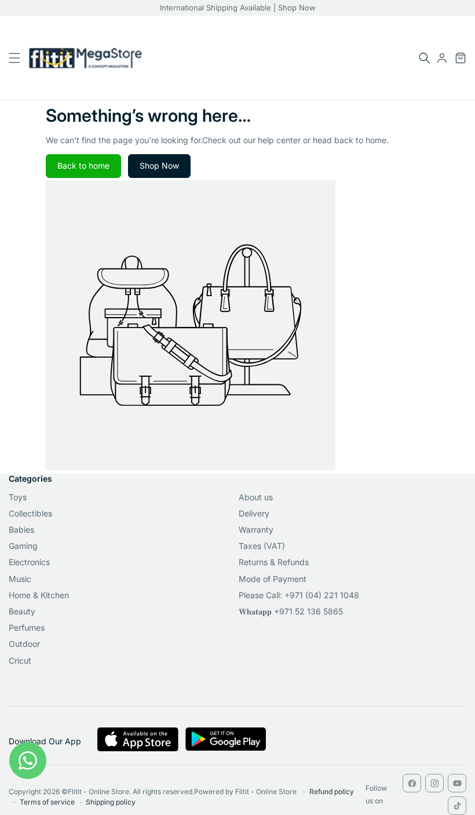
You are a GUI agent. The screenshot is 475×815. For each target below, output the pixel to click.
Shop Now (159, 165)
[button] (424, 58)
